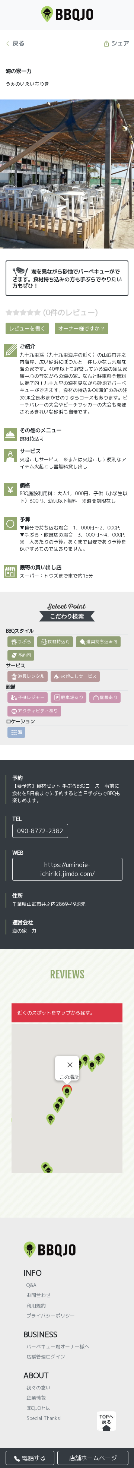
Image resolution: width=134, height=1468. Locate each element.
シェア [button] (119, 43)
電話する (33, 1458)
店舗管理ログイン (45, 1356)
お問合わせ (38, 1295)
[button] (91, 1066)
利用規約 (36, 1305)
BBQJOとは (38, 1408)
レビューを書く (27, 328)
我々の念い (38, 1387)
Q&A (31, 1285)
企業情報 (36, 1397)
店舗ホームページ (93, 1458)
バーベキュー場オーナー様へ (57, 1346)
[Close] (70, 1065)
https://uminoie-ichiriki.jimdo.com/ (67, 869)
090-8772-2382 (40, 831)
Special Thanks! (44, 1418)
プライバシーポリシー (50, 1315)
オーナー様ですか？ (81, 328)
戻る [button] (18, 43)
